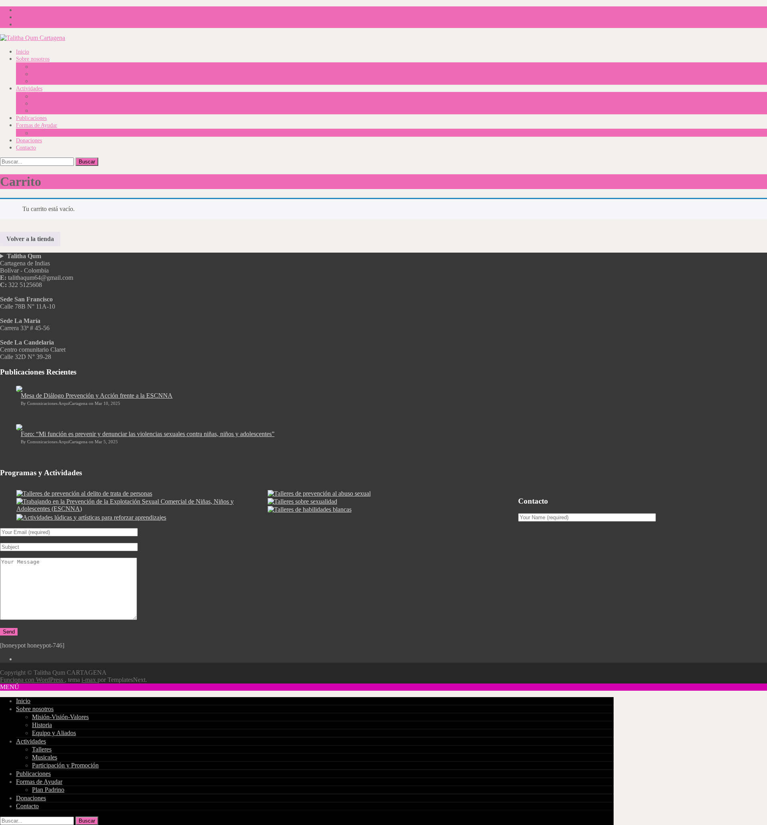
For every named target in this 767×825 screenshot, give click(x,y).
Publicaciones (31, 118)
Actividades (29, 89)
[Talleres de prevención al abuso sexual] (319, 493)
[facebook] (19, 9)
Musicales (43, 104)
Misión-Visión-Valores (57, 67)
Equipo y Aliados (51, 81)
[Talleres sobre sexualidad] (302, 501)
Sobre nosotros (33, 59)
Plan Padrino (46, 133)
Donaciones (29, 140)
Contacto (26, 148)
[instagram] (19, 24)
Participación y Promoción (62, 111)
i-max (89, 679)
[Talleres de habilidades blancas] (310, 509)
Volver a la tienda (30, 238)
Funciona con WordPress (32, 679)
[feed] (19, 17)
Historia (41, 74)
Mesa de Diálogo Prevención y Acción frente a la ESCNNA (97, 395)
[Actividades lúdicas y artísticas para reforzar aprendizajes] (91, 517)
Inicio (22, 52)
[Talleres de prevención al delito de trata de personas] (84, 493)
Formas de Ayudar (36, 125)
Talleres (41, 97)
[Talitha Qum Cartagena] (32, 37)
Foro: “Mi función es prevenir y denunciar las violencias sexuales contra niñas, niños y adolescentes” (147, 433)
